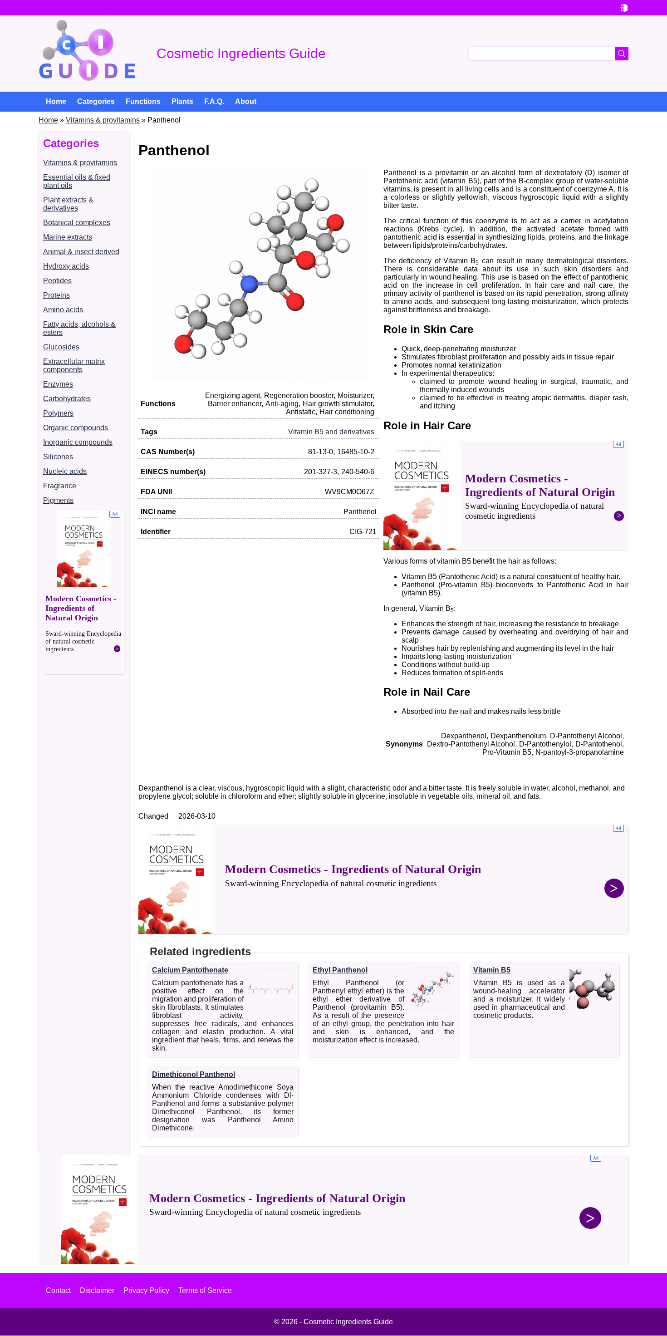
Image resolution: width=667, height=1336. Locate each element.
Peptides (57, 281)
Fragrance (59, 486)
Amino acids (63, 310)
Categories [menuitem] (96, 101)
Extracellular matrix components (74, 365)
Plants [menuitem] (182, 101)
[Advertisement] (84, 592)
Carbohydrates (67, 399)
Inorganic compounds (78, 442)
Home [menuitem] (56, 101)
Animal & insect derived (81, 251)
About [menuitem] (245, 101)
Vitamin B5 (491, 970)
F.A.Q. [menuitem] (214, 101)
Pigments (58, 500)
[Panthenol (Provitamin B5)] (259, 378)
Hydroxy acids (66, 266)
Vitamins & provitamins (103, 120)
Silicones (58, 457)
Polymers (58, 413)
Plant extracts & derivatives (68, 204)
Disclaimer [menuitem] (97, 1290)
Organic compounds (75, 428)
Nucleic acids (65, 471)
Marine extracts (67, 237)
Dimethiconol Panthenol (193, 1074)
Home (48, 120)
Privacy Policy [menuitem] (146, 1290)
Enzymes (58, 384)
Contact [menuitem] (58, 1290)
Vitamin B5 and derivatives (331, 432)
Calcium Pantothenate (190, 970)
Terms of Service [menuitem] (205, 1290)
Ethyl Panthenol (340, 970)
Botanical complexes (76, 222)
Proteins (56, 295)
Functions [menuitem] (143, 101)
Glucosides (61, 347)
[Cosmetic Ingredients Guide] (87, 53)
